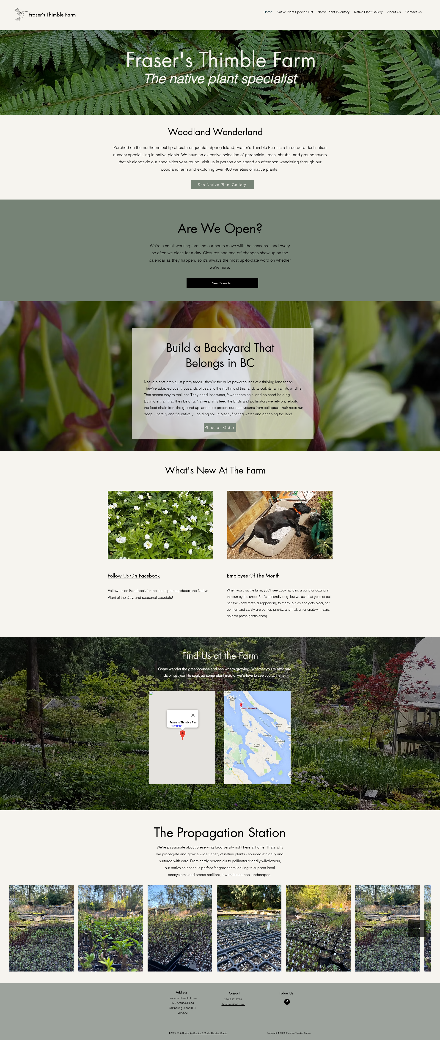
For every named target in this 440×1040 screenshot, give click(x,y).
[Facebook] (287, 1002)
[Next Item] (417, 928)
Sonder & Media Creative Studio (210, 1033)
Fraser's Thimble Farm (52, 14)
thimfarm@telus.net (233, 1004)
